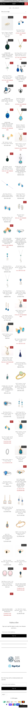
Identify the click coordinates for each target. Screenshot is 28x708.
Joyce (16, 698)
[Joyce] (14, 3)
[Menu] (0, 3)
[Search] (22, 3)
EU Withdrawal (23, 706)
